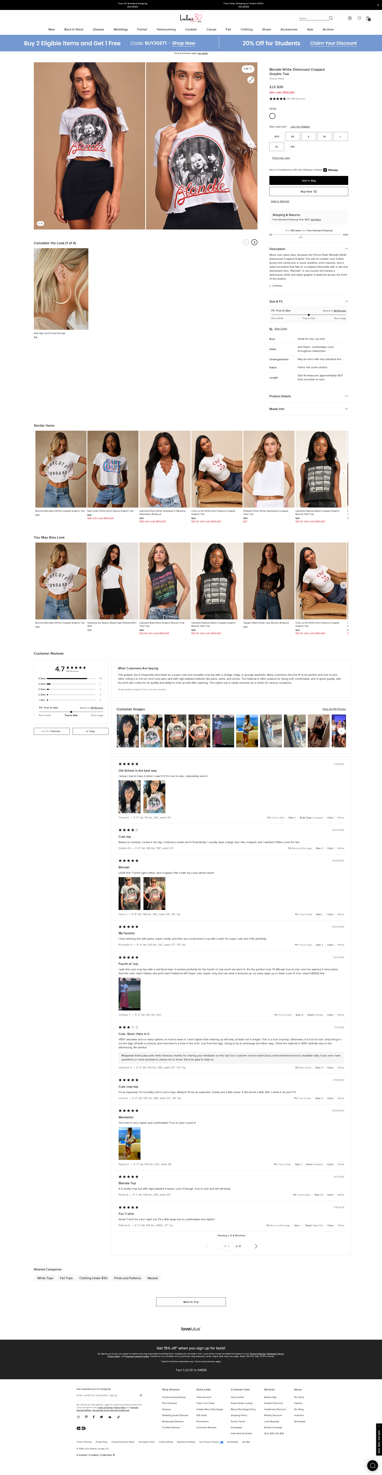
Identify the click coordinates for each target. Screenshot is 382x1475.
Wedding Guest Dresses (175, 1415)
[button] (248, 69)
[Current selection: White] (272, 116)
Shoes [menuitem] (266, 29)
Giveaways (236, 1427)
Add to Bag (309, 180)
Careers (298, 1403)
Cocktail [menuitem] (191, 29)
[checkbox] (71, 678)
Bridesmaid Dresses (173, 1421)
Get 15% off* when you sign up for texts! (191, 1348)
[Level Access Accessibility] (82, 1428)
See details (203, 53)
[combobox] (52, 731)
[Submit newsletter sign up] (140, 1395)
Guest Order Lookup (242, 1403)
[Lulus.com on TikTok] (118, 1417)
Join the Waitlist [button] (300, 126)
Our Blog (299, 1409)
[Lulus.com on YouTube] (110, 1417)
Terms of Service (258, 1354)
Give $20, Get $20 (274, 1433)
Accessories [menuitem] (289, 29)
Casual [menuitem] (211, 29)
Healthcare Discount (275, 1409)
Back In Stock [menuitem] (73, 29)
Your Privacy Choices (209, 1442)
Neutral (153, 1278)
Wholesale (299, 1421)
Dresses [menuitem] (98, 29)
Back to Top (191, 1301)
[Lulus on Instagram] (80, 1417)
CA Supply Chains (146, 1442)
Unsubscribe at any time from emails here (110, 1410)
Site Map (246, 1442)
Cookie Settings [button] (166, 1442)
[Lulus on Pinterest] (86, 1417)
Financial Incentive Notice (137, 1356)
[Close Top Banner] (378, 5)
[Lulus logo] (191, 17)
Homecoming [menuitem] (166, 29)
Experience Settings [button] (186, 1442)
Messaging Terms (275, 1354)
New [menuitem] (51, 29)
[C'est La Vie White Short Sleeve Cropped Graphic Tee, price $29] (217, 469)
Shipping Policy (239, 1415)
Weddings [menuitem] (121, 29)
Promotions (202, 1421)
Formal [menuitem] (142, 29)
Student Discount (273, 1403)
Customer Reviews (206, 1427)
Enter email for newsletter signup (97, 1395)
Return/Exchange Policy (243, 1409)
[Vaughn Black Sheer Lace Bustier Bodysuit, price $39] (268, 581)
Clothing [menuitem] (247, 29)
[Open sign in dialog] (350, 18)
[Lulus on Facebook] (93, 1417)
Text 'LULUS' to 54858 (191, 1370)
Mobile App (270, 1397)
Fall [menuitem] (228, 29)
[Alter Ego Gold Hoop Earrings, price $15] (61, 289)
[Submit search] (331, 18)
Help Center (237, 1397)
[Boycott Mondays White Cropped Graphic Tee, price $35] (61, 469)
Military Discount (273, 1415)
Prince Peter (277, 78)
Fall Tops (66, 1278)
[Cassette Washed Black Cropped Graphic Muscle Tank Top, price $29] (321, 469)
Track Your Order (205, 1403)
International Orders (241, 1433)
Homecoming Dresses (174, 1397)
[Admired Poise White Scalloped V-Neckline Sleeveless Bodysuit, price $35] (165, 469)
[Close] (379, 1425)
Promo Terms (238, 1421)
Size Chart (281, 328)
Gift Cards (201, 1415)
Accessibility (232, 1442)
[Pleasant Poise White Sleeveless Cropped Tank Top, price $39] (268, 469)
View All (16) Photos (334, 709)
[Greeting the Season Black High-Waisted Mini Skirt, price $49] (112, 581)
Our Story (299, 1397)
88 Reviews (340, 311)
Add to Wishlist (280, 201)
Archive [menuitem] (328, 29)
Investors (299, 1415)
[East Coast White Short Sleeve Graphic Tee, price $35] (112, 469)
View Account (203, 1397)
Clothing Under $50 (93, 1278)
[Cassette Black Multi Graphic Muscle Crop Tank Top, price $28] (165, 581)
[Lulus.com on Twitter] (101, 1417)
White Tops (45, 1278)
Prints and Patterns (127, 1278)
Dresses (166, 1409)
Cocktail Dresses (171, 1427)
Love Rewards (271, 1421)
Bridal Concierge (273, 1427)
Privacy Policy (114, 1356)
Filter (92, 731)
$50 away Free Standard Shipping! (309, 230)
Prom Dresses (169, 1403)
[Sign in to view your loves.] (359, 18)
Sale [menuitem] (310, 29)
